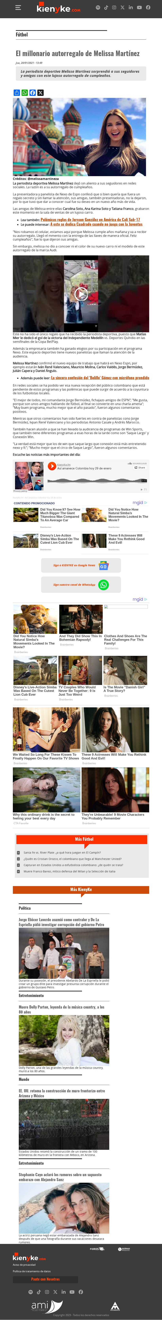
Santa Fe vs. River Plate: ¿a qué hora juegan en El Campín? (62, 852)
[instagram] (114, 8)
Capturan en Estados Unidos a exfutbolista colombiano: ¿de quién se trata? (73, 865)
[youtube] (139, 8)
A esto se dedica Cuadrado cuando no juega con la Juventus (96, 224)
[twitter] (122, 8)
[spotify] (98, 8)
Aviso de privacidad (24, 1265)
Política (25, 908)
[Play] (81, 294)
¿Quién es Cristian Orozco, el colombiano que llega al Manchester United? (73, 859)
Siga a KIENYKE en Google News (74, 565)
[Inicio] (58, 7)
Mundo (24, 1080)
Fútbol (22, 35)
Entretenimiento (31, 996)
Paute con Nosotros (45, 1279)
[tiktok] (106, 8)
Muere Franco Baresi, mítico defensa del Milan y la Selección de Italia (69, 871)
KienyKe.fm (18, 498)
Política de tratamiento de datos (32, 1271)
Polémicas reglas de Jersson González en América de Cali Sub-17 (90, 220)
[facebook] (148, 8)
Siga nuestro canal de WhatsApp (74, 585)
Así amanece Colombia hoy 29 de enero (43, 498)
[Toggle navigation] (18, 7)
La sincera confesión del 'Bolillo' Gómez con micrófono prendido (100, 378)
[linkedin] (131, 8)
